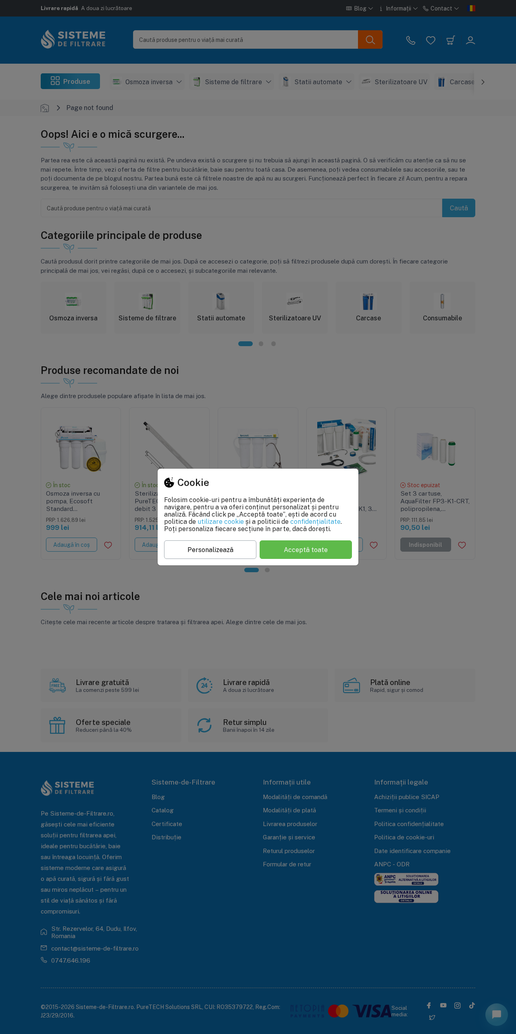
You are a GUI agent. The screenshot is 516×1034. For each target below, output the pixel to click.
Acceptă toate (306, 550)
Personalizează (210, 550)
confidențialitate (315, 521)
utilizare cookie (221, 521)
